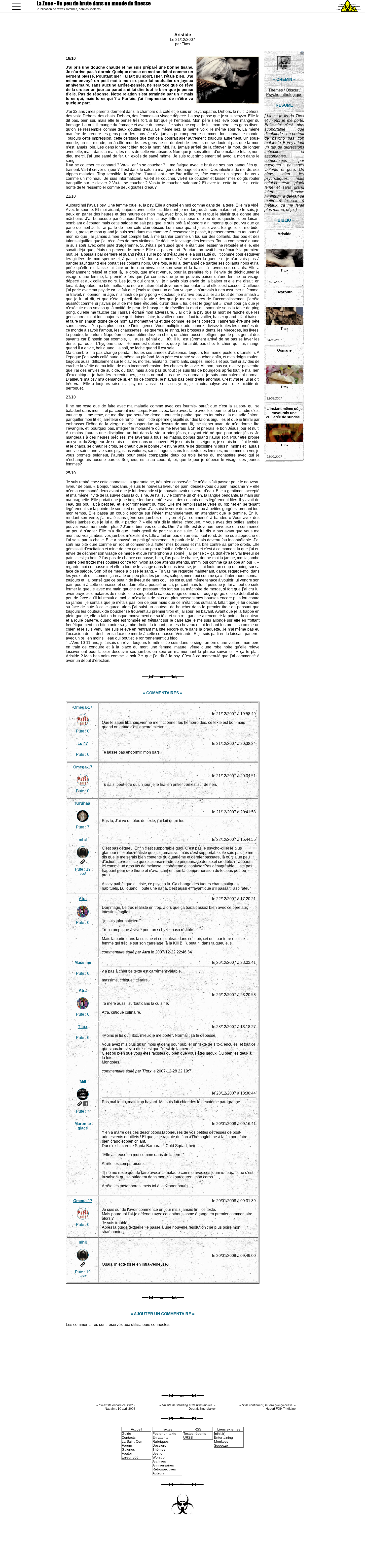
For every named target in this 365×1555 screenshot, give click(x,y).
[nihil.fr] (219, 1433)
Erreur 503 (130, 1457)
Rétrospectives (164, 1469)
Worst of (159, 1457)
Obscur (292, 90)
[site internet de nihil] (82, 861)
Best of (157, 1453)
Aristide (182, 34)
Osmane (284, 350)
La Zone (94, 3)
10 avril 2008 (126, 1408)
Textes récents (194, 1433)
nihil (83, 839)
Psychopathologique (284, 94)
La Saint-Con (132, 1441)
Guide (126, 1433)
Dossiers (159, 1445)
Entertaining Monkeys (223, 1439)
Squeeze (221, 1445)
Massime (82, 962)
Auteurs (158, 1473)
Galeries (128, 1449)
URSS (188, 1437)
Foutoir (127, 1453)
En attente (160, 1437)
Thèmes (275, 90)
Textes (167, 1429)
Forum (127, 1445)
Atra (83, 899)
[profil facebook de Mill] (85, 1103)
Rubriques (160, 1441)
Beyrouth (284, 292)
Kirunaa (82, 803)
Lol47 (82, 743)
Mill (83, 1081)
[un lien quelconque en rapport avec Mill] (79, 1103)
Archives (159, 1461)
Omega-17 (82, 707)
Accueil (136, 1429)
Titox (186, 44)
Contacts (129, 1437)
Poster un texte (164, 1433)
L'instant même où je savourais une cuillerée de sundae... (284, 412)
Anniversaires (163, 1465)
